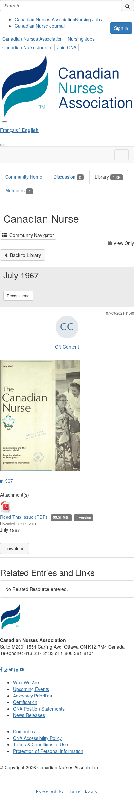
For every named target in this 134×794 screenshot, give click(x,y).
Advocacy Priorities (32, 695)
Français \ (19, 130)
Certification (25, 702)
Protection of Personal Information (48, 751)
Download (14, 548)
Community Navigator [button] (30, 235)
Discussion (67, 176)
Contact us (24, 731)
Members (18, 190)
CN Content (67, 346)
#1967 (6, 480)
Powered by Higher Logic (67, 791)
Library (108, 176)
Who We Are (26, 682)
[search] (127, 5)
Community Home (23, 176)
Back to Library (25, 255)
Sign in (121, 28)
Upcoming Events (31, 689)
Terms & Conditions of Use (40, 744)
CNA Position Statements (39, 708)
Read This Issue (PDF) (23, 517)
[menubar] (67, 42)
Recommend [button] (18, 295)
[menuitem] (45, 19)
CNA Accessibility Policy (37, 738)
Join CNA (66, 47)
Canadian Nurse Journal (40, 25)
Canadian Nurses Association (45, 19)
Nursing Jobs (88, 19)
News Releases (29, 715)
